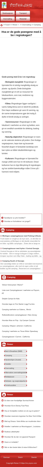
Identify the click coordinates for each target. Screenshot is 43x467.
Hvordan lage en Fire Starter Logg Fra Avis (18, 304)
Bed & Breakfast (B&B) (13, 351)
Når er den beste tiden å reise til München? (20, 447)
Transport (23, 13)
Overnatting (7, 19)
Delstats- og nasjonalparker (15, 381)
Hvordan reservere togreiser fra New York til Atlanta (22, 416)
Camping (37, 25)
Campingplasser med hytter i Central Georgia (20, 248)
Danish (34, 457)
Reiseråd (23, 19)
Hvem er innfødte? (11, 442)
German (6, 457)
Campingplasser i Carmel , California (16, 337)
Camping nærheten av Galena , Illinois (16, 309)
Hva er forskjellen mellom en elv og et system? (22, 411)
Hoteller (8, 364)
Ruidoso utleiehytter (11, 432)
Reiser (15, 25)
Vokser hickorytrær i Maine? (12, 285)
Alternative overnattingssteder (16, 372)
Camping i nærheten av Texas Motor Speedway (20, 331)
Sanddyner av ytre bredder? (15, 218)
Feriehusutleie (10, 385)
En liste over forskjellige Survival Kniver (19, 400)
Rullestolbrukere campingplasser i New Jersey (19, 315)
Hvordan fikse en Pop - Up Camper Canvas (18, 320)
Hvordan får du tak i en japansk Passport (19, 437)
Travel (7, 25)
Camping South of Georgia (13, 261)
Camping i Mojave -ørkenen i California (17, 326)
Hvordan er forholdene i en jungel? (17, 221)
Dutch (20, 457)
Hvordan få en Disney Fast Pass (16, 406)
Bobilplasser (9, 377)
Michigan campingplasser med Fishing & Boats (21, 236)
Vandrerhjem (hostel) (13, 360)
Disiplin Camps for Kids (10, 299)
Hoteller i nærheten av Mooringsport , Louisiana (22, 426)
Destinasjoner (8, 13)
